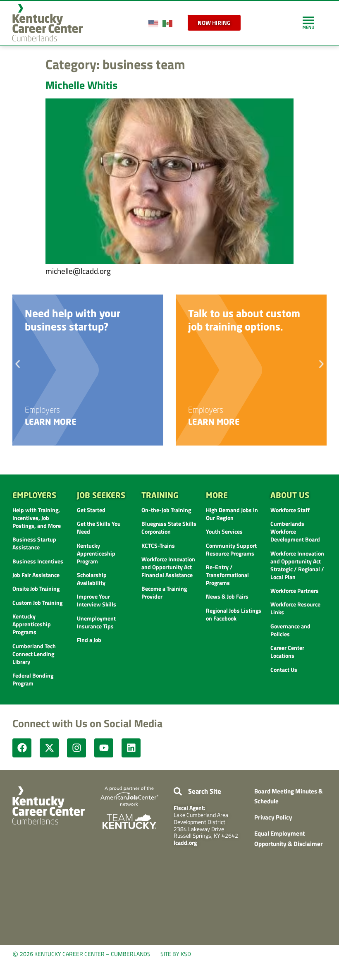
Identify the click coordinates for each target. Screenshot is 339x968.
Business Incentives (37, 561)
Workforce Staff (290, 510)
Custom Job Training (37, 602)
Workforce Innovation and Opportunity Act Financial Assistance (168, 567)
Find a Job (89, 639)
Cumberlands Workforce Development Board (295, 531)
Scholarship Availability (92, 578)
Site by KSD (175, 953)
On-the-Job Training (166, 510)
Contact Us (283, 669)
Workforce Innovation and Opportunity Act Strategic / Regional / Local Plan (297, 565)
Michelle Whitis (81, 85)
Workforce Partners (294, 590)
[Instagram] (76, 747)
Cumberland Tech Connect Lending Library (34, 654)
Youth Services (224, 531)
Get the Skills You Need (99, 527)
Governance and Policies (290, 630)
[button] (17, 364)
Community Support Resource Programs (231, 549)
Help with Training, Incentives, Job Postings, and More (36, 518)
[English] (153, 23)
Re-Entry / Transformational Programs (227, 575)
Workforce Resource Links (295, 608)
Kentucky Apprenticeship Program (96, 553)
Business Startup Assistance (34, 543)
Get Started (91, 510)
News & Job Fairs (227, 596)
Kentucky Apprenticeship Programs (31, 624)
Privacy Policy (273, 817)
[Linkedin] (131, 747)
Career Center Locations (287, 651)
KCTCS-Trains (158, 545)
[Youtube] (103, 747)
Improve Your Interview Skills (96, 600)
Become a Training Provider (164, 592)
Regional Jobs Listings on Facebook (233, 614)
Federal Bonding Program (32, 679)
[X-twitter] (49, 747)
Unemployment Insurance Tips (96, 622)
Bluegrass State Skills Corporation (168, 527)
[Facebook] (21, 747)
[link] (308, 22)
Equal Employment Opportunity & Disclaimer (288, 838)
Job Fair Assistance (36, 574)
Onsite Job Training (36, 588)
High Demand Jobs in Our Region (232, 514)
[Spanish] (167, 23)
